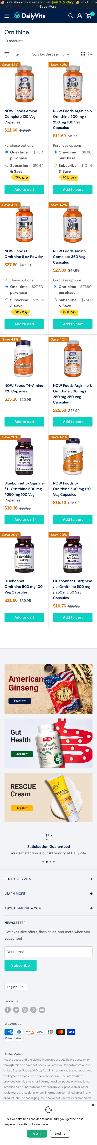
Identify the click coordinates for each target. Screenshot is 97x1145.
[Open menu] (7, 16)
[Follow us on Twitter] (16, 1010)
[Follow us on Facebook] (8, 1010)
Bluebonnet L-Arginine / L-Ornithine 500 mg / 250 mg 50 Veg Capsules (72, 589)
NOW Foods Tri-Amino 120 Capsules (24, 388)
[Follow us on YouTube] (42, 1010)
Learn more (40, 1124)
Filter (16, 54)
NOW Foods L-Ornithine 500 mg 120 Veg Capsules (72, 489)
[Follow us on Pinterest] (33, 1010)
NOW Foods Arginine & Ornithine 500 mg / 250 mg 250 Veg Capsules (72, 394)
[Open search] (70, 15)
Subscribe (20, 965)
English (12, 987)
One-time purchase (19, 155)
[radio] (6, 152)
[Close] (93, 1105)
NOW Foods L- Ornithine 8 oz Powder (24, 254)
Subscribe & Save (19, 171)
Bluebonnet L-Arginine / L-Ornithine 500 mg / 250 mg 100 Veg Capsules (24, 491)
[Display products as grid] (83, 54)
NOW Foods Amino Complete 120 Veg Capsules (21, 117)
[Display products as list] (90, 54)
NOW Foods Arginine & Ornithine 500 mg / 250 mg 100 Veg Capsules (72, 119)
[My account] (79, 15)
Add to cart (24, 189)
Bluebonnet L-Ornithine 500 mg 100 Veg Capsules (24, 587)
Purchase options (19, 145)
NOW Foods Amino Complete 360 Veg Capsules (69, 257)
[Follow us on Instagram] (25, 1010)
